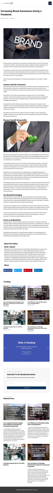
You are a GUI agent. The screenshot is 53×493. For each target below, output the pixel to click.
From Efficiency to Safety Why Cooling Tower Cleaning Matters (37, 302)
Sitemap (35, 489)
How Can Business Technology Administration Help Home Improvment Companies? (37, 328)
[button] (7, 270)
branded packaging (41, 197)
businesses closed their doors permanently (16, 63)
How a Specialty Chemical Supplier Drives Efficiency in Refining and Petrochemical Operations (13, 303)
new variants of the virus (9, 75)
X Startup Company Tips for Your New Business (12, 327)
